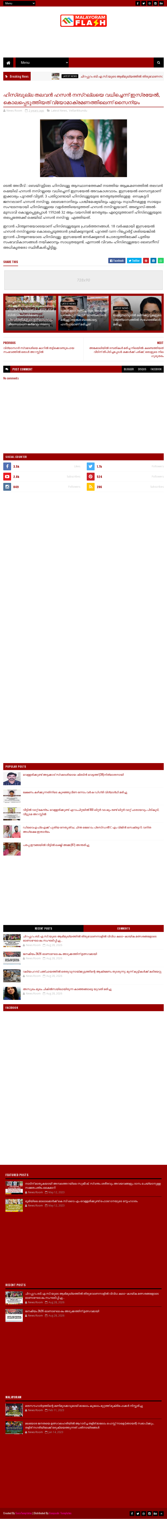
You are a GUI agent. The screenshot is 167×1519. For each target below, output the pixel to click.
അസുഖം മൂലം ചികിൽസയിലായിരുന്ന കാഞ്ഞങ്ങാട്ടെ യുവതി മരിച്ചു (67, 989)
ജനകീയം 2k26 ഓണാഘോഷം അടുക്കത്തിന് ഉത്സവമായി (60, 953)
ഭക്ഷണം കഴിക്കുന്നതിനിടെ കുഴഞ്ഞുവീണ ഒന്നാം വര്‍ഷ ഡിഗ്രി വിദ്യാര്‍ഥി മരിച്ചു (75, 792)
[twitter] (143, 3)
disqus (142, 369)
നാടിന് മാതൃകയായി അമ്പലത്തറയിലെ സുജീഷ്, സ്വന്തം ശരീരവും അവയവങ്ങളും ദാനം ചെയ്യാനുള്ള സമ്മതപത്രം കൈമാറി (93, 1185)
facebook (156, 369)
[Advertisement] (83, 43)
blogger (129, 369)
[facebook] (137, 3)
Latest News (53, 76)
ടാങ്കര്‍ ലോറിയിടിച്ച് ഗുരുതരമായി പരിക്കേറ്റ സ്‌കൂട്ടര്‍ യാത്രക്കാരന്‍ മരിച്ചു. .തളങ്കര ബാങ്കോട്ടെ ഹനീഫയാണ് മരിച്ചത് (83, 317)
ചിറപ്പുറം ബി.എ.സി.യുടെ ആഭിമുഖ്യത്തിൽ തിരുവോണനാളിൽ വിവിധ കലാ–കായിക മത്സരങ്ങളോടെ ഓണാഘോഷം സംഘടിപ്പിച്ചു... (90, 938)
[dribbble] (149, 3)
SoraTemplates (23, 1513)
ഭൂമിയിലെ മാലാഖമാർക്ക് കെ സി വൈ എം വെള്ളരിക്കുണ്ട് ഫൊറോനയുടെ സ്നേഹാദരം (81, 1201)
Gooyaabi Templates (60, 1513)
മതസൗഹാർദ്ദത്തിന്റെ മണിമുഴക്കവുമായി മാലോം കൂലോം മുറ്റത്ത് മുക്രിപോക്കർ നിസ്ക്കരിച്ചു (84, 1405)
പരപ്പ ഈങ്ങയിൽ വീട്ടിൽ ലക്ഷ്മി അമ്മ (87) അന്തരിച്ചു (56, 845)
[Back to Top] (161, 1513)
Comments (123, 928)
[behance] (161, 3)
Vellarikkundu (78, 110)
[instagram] (155, 3)
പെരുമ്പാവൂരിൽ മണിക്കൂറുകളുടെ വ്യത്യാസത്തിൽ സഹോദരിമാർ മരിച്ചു (137, 319)
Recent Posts (43, 928)
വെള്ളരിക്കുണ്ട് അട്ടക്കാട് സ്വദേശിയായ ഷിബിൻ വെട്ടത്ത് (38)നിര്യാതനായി (73, 774)
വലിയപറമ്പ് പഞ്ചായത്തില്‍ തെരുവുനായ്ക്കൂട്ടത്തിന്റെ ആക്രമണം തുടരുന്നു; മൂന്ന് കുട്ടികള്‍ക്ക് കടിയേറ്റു (92, 971)
